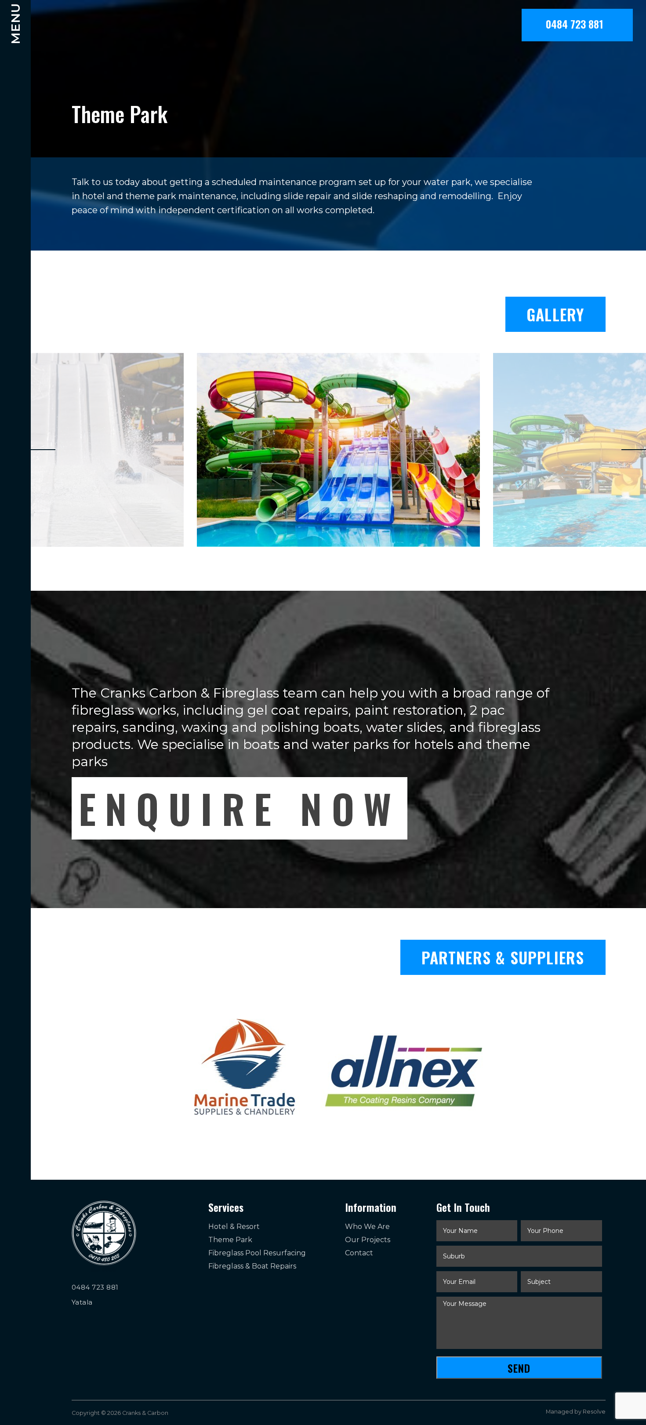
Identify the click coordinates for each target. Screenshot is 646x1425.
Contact (359, 1253)
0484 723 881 (577, 24)
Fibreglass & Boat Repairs (252, 1266)
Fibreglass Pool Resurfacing (257, 1253)
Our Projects (367, 1240)
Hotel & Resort (234, 1226)
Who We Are (367, 1226)
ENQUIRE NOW (240, 808)
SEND (519, 1368)
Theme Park (230, 1240)
